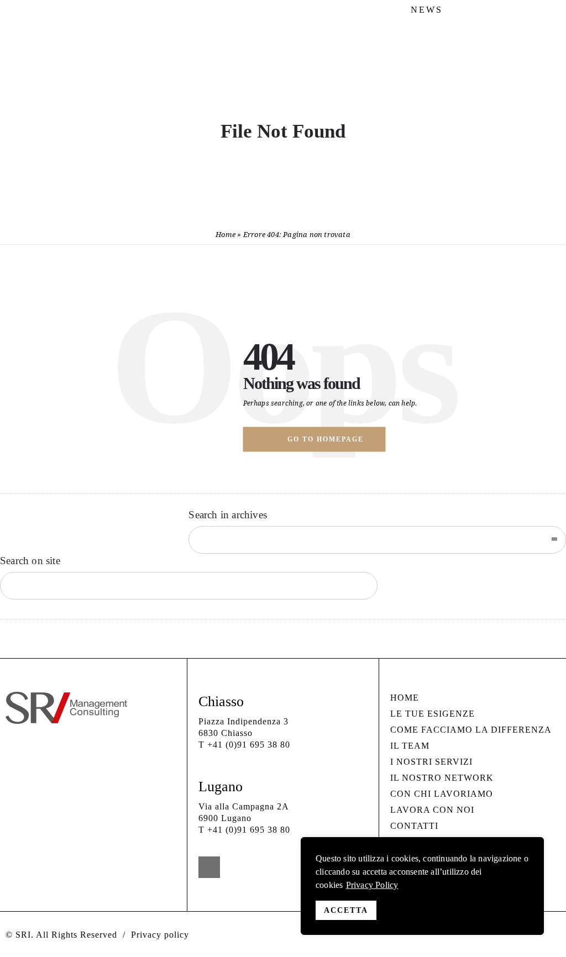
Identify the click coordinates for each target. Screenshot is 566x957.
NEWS (427, 9)
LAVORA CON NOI (432, 809)
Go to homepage (325, 439)
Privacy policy (160, 934)
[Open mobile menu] (544, 71)
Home (225, 234)
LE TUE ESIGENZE (432, 713)
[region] (422, 886)
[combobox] (377, 540)
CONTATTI (414, 825)
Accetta (346, 910)
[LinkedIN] (552, 10)
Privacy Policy (372, 885)
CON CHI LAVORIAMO (441, 793)
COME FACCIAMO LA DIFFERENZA (471, 729)
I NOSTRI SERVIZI (431, 761)
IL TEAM (409, 745)
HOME (404, 697)
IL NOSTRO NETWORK (442, 777)
